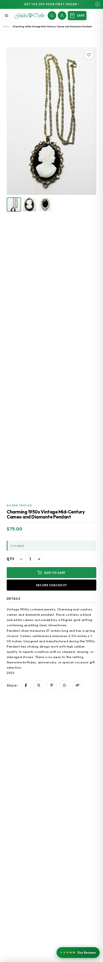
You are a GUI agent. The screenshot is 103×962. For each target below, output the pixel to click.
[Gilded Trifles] (29, 15)
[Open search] (52, 15)
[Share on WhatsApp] (65, 685)
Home (6, 26)
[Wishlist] (89, 55)
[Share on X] (39, 685)
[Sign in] (62, 15)
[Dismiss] (97, 4)
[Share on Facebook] (26, 685)
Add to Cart (55, 573)
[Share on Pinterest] (52, 685)
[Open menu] (6, 15)
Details (13, 598)
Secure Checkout (51, 585)
